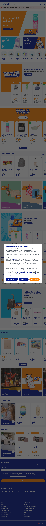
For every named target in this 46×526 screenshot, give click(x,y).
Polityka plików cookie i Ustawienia (24, 272)
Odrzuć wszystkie (23, 279)
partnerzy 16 (15, 259)
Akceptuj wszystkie (34, 279)
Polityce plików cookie (29, 264)
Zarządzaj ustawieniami (12, 279)
